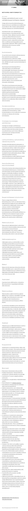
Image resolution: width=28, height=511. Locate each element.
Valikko (15, 7)
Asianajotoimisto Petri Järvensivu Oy (10, 497)
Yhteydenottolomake (7, 499)
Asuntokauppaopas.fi (13, 2)
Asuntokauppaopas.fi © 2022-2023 (10, 507)
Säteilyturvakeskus (16, 383)
